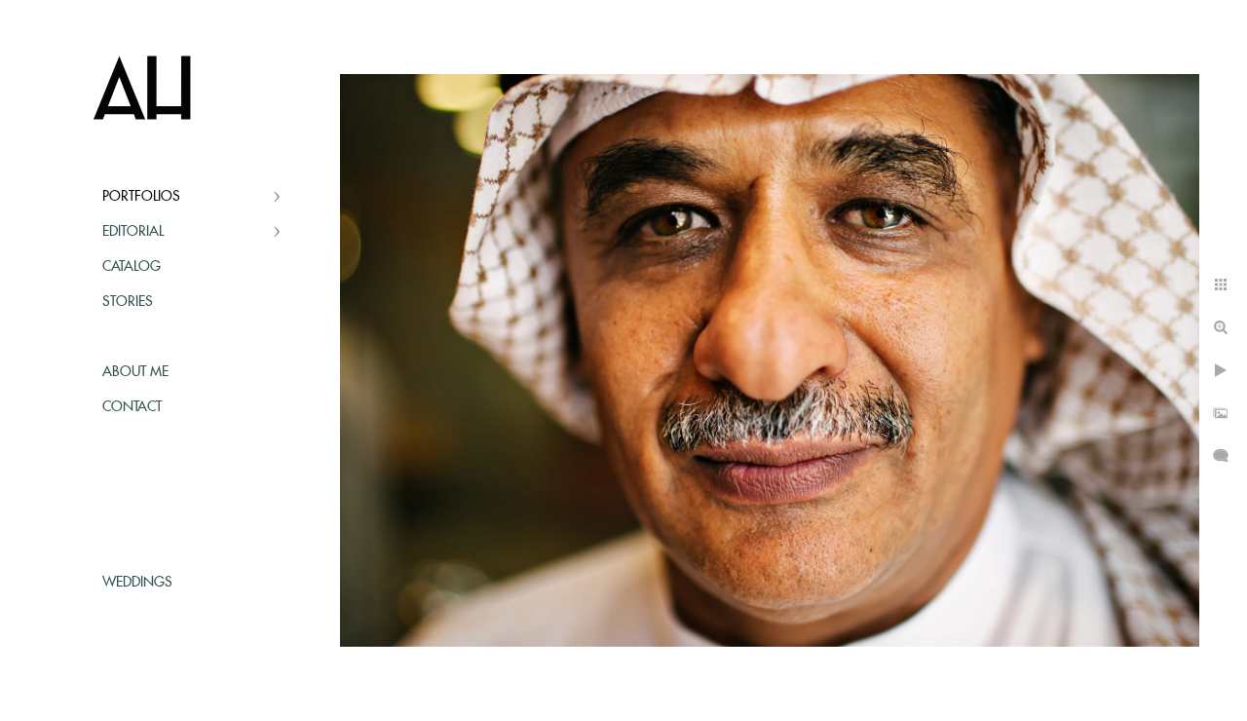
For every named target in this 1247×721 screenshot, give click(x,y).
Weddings (137, 582)
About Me (135, 372)
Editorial (133, 232)
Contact (132, 407)
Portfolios (141, 197)
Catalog (131, 267)
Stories (127, 302)
